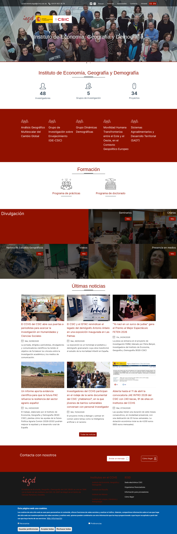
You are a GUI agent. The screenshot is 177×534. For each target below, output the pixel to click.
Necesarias (24, 523)
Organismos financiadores (135, 487)
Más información (54, 518)
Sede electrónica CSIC (133, 482)
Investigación (111, 18)
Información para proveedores (136, 492)
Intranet (144, 4)
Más (128, 219)
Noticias (110, 4)
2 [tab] (90, 63)
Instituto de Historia (99, 494)
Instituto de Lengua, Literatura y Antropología (104, 500)
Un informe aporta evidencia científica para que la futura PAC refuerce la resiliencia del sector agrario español (39, 397)
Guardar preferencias (28, 529)
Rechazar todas (64, 529)
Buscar (101, 4)
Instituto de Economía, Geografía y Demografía (105, 483)
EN (154, 3)
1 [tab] (86, 63)
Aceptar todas (47, 529)
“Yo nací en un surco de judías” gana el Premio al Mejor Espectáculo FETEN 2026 (133, 328)
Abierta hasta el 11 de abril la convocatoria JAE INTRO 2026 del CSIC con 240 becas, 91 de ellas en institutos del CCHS (133, 397)
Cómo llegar (147, 458)
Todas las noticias (87, 434)
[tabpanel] (88, 31)
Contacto (133, 4)
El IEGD (98, 18)
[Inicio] (48, 19)
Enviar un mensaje (117, 458)
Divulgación (147, 18)
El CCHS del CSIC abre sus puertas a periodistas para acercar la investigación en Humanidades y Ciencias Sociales (42, 330)
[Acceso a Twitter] (91, 3)
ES (151, 3)
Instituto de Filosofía (100, 490)
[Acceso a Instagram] (94, 3)
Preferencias (96, 523)
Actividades (122, 4)
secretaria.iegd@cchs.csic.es (35, 4)
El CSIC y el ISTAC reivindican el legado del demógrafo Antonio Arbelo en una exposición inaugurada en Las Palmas (88, 330)
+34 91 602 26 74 (58, 4)
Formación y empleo (130, 18)
